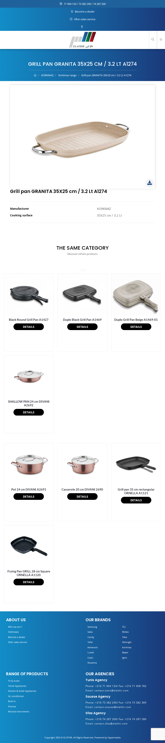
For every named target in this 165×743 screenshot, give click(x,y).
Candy (91, 637)
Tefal (90, 642)
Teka (124, 637)
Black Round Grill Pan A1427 (28, 319)
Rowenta (92, 662)
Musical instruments (18, 711)
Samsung (92, 626)
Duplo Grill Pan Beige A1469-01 (136, 319)
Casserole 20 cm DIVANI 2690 (82, 489)
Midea (125, 631)
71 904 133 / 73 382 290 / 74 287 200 (84, 4)
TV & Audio (14, 680)
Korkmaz (126, 647)
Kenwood (93, 647)
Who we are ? (15, 626)
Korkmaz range (67, 75)
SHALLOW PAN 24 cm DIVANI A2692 (29, 403)
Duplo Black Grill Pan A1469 (82, 319)
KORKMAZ (47, 75)
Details (28, 327)
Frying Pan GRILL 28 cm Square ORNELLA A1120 (28, 573)
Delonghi (127, 642)
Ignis (124, 657)
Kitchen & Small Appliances (22, 690)
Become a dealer (84, 11)
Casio (90, 657)
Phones (12, 706)
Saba (90, 631)
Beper (125, 652)
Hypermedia (114, 737)
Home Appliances (17, 685)
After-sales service (84, 19)
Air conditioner (16, 696)
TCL (124, 626)
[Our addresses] (82, 27)
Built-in (12, 701)
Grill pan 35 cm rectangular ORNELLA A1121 (136, 491)
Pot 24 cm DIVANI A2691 (28, 489)
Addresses (13, 631)
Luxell (91, 652)
